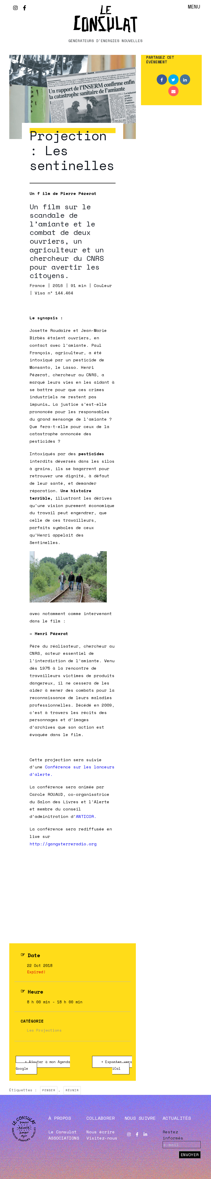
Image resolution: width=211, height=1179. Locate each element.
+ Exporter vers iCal (116, 1065)
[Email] (173, 91)
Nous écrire (100, 1132)
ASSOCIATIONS (63, 1138)
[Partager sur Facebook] (162, 79)
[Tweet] (173, 79)
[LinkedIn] (185, 79)
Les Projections (44, 1030)
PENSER (48, 1090)
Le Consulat (62, 1132)
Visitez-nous (101, 1138)
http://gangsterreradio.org (63, 844)
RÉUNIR (72, 1090)
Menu (194, 6)
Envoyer (190, 1155)
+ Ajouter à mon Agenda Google (43, 1065)
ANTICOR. (86, 816)
